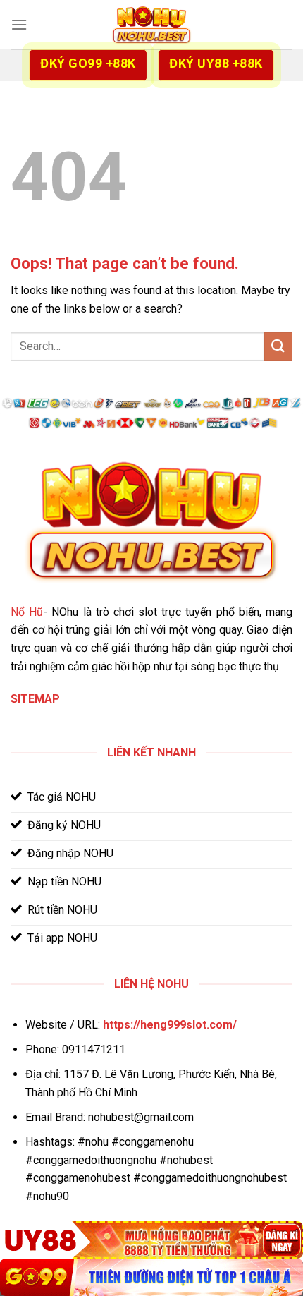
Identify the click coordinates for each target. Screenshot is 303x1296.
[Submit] (278, 346)
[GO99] (151, 1277)
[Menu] (19, 24)
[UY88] (151, 1240)
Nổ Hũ (27, 612)
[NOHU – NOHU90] (151, 25)
